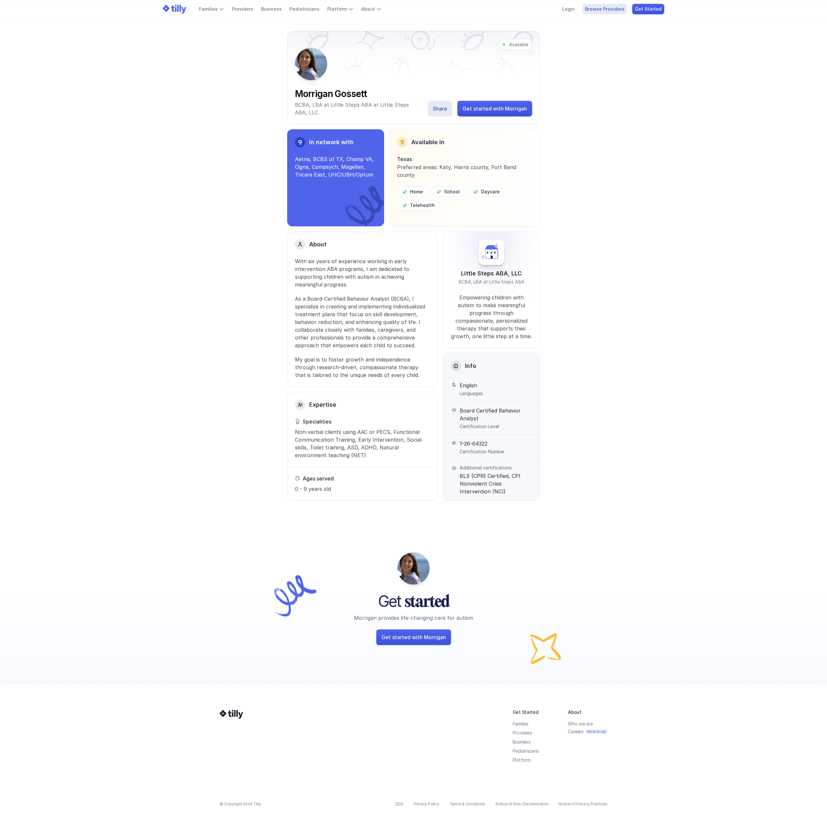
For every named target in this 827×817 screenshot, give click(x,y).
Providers (522, 733)
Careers (576, 731)
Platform (522, 760)
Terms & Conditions (468, 803)
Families (521, 723)
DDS (399, 803)
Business (521, 742)
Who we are (580, 723)
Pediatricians (526, 751)
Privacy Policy (426, 803)
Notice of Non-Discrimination (522, 803)
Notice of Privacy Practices (583, 803)
